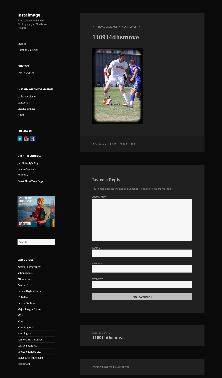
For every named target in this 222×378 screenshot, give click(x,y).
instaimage (29, 15)
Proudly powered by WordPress (110, 366)
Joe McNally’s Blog (28, 163)
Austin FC (23, 285)
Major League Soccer (30, 309)
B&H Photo (24, 175)
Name (97, 247)
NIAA (21, 321)
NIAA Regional (26, 327)
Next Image (129, 26)
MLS (20, 315)
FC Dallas (23, 297)
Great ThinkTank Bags (30, 181)
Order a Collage (27, 96)
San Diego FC (25, 333)
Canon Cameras (26, 169)
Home (21, 114)
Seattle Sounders (27, 345)
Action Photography (29, 267)
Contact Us (24, 102)
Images (22, 43)
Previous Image (107, 26)
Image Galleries (29, 49)
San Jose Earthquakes (30, 339)
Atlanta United (26, 279)
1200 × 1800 (129, 144)
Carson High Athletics (30, 291)
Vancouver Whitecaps (30, 357)
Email (97, 263)
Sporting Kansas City (29, 351)
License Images (26, 108)
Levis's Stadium (26, 303)
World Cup (24, 363)
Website (97, 279)
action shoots (25, 273)
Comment (100, 197)
